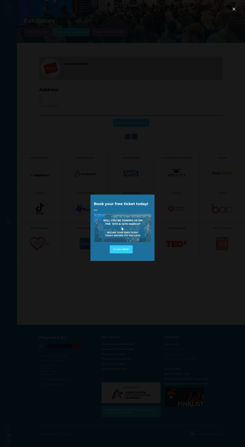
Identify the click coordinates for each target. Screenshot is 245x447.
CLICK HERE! (121, 249)
